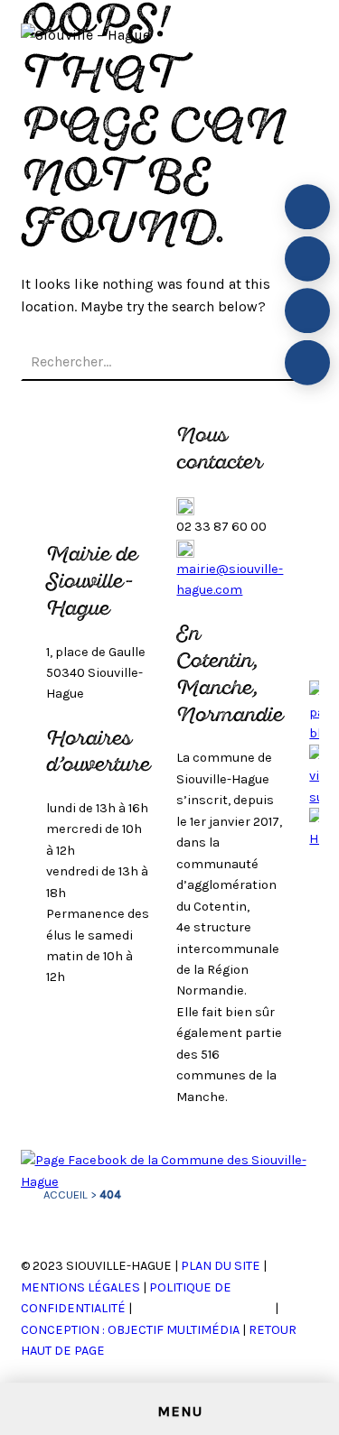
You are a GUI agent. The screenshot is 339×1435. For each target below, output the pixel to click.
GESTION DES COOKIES (205, 1308)
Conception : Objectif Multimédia (130, 1330)
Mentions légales (80, 1287)
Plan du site (220, 1265)
